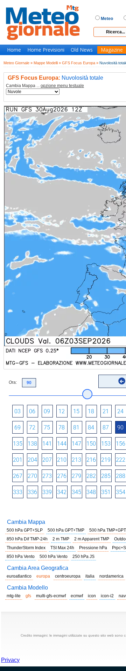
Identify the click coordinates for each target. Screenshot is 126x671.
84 (91, 427)
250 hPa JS (83, 556)
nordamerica (111, 576)
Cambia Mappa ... (45, 86)
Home (14, 49)
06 (32, 411)
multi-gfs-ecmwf (51, 595)
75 (47, 427)
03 (17, 411)
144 (61, 443)
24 (120, 411)
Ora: (13, 382)
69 (17, 427)
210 (61, 459)
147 (76, 443)
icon (92, 595)
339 (47, 492)
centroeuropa (67, 576)
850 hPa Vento (21, 556)
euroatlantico (19, 576)
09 (47, 411)
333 (17, 492)
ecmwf (77, 595)
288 (120, 476)
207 (47, 459)
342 (61, 492)
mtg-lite (14, 595)
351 (106, 492)
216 (91, 459)
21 (106, 411)
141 (47, 443)
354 (120, 492)
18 (91, 411)
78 (61, 427)
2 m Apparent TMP (91, 539)
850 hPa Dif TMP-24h (27, 539)
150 (91, 443)
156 (120, 443)
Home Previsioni (45, 49)
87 (106, 427)
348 (91, 492)
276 (61, 476)
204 (32, 459)
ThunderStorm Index (26, 547)
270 (32, 476)
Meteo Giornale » (18, 63)
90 (120, 427)
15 (76, 411)
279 (76, 476)
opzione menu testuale (62, 85)
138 (32, 443)
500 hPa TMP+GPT (107, 530)
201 (17, 459)
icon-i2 (107, 595)
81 (76, 427)
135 (17, 443)
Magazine (112, 49)
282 (91, 476)
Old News (82, 49)
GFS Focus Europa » (80, 63)
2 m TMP (60, 539)
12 (61, 411)
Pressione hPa (93, 547)
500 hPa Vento (54, 556)
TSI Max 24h (62, 547)
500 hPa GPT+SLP (25, 530)
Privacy (10, 660)
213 (76, 459)
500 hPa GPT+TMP (66, 530)
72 (32, 427)
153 (106, 443)
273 (47, 476)
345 (76, 492)
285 (106, 476)
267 (17, 476)
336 (32, 492)
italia (89, 576)
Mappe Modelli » (47, 63)
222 (120, 459)
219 (106, 459)
